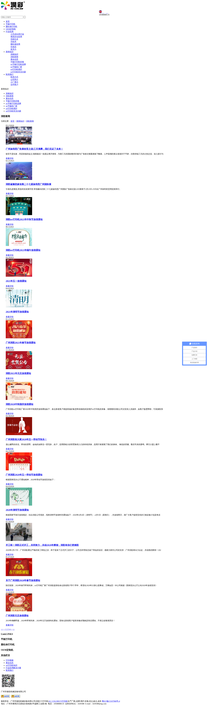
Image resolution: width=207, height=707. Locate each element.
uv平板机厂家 (16, 67)
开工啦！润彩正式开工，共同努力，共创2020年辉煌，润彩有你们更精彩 (42, 545)
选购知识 (14, 54)
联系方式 (14, 77)
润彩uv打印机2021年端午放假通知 (23, 250)
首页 (8, 21)
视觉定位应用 (16, 37)
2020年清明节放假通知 (17, 510)
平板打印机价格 (17, 62)
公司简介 (14, 79)
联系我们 (9, 74)
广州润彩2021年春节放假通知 (21, 342)
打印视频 (9, 660)
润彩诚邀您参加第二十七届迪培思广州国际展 (28, 184)
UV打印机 (63, 701)
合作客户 (14, 84)
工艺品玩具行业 (17, 34)
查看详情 (9, 158)
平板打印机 (10, 24)
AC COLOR (54, 701)
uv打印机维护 (16, 69)
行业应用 (9, 32)
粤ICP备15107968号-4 (111, 701)
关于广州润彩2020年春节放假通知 (23, 580)
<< (2, 629)
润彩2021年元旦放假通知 (18, 373)
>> (13, 629)
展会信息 (14, 59)
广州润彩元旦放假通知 (17, 615)
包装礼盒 (14, 39)
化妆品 (13, 47)
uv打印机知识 (11, 665)
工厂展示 (14, 82)
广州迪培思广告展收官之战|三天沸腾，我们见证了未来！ (34, 149)
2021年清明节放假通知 (17, 311)
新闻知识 (9, 52)
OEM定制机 (11, 29)
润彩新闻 (14, 57)
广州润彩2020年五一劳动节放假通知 (24, 474)
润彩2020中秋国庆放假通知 (19, 404)
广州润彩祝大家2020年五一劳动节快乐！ (26, 439)
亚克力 (13, 49)
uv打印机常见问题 (18, 72)
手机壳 (13, 42)
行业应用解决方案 (13, 668)
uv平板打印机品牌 (18, 64)
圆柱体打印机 (11, 26)
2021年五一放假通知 (16, 281)
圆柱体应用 (15, 44)
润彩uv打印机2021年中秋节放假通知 (24, 219)
